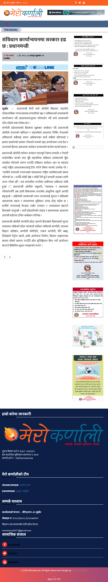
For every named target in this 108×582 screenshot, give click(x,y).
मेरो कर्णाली (10, 55)
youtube (13, 562)
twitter (12, 553)
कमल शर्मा (25, 485)
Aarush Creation (80, 570)
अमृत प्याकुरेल (23, 491)
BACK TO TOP (54, 579)
